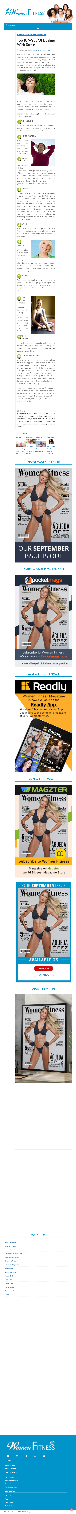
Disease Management (12, 1257)
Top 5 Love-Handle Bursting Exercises (51, 450)
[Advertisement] (44, 1118)
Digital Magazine (10, 1469)
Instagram (44, 1455)
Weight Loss (9, 1283)
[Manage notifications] (71, 1509)
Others (7, 1294)
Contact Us (8, 1506)
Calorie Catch (9, 1250)
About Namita (9, 1496)
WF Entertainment (11, 1487)
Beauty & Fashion (10, 1242)
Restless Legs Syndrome (40, 450)
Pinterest (35, 1455)
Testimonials (9, 1502)
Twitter (16, 1455)
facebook (7, 1455)
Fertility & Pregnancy (12, 1265)
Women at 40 (9, 1287)
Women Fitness (25, 11)
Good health (9, 1268)
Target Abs (8, 1280)
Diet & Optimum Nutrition (13, 1253)
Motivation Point (10, 1272)
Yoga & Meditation (11, 1291)
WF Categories (9, 1477)
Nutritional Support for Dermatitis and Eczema (31, 450)
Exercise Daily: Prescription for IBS (20, 451)
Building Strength (10, 1246)
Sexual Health (9, 1276)
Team (6, 1499)
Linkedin (26, 1455)
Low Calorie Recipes (11, 1480)
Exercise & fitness (10, 1261)
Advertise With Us (11, 1465)
